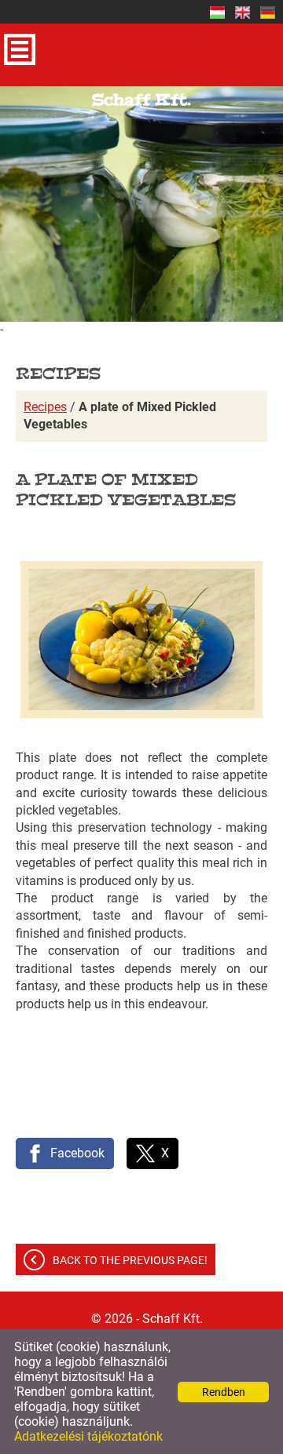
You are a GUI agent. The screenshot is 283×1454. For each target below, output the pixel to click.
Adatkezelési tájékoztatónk (88, 1436)
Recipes (45, 406)
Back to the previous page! (130, 1260)
